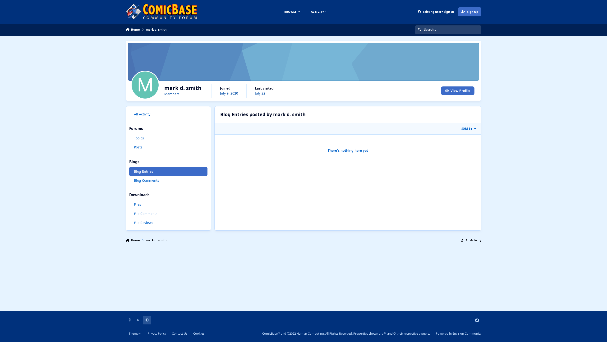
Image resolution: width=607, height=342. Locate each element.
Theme (134, 334)
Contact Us (179, 334)
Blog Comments (146, 180)
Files (137, 204)
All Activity (142, 114)
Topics (139, 138)
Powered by (458, 334)
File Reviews (143, 222)
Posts (138, 147)
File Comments (145, 213)
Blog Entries (143, 171)
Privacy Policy (156, 334)
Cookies (198, 334)
